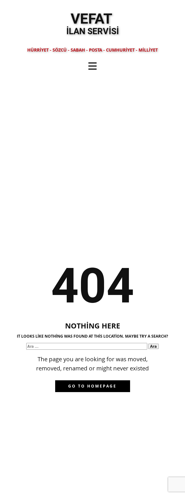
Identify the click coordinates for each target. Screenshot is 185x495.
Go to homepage (92, 386)
